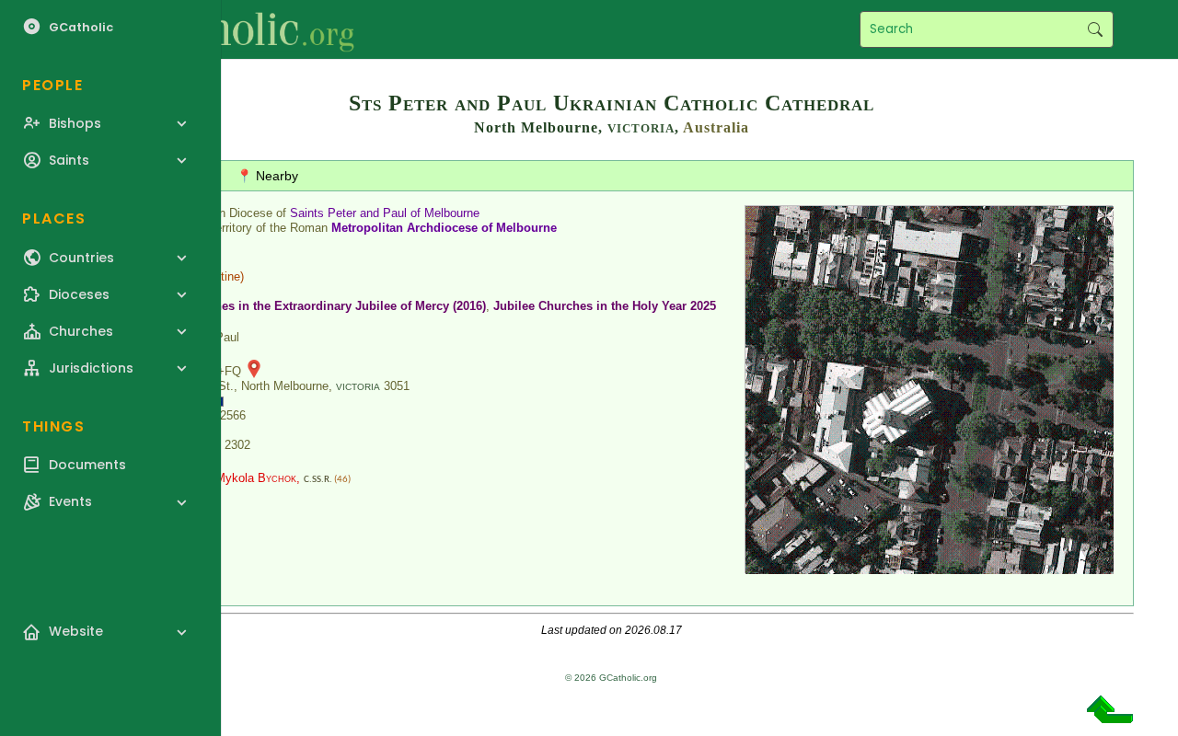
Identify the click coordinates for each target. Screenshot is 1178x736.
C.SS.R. (318, 480)
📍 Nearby (267, 175)
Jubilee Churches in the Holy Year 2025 (604, 306)
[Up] (1110, 716)
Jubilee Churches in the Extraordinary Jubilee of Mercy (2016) (310, 306)
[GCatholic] (226, 29)
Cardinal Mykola (232, 478)
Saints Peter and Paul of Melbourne (384, 213)
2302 (237, 445)
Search (1095, 29)
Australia (716, 127)
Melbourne (526, 228)
